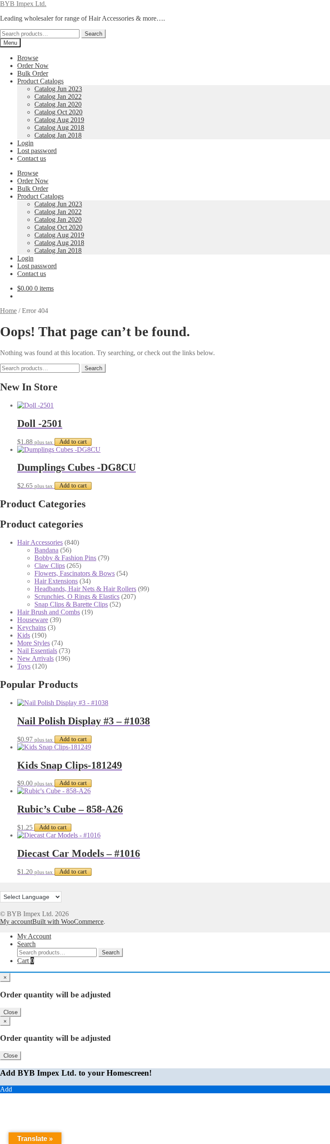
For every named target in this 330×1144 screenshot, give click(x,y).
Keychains (31, 627)
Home (8, 310)
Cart (25, 960)
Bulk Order (32, 73)
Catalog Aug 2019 (59, 119)
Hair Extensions (56, 581)
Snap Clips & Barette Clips (71, 604)
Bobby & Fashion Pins (65, 557)
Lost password (37, 150)
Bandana (46, 550)
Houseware (32, 619)
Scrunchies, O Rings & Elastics (76, 596)
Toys (24, 666)
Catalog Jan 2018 (58, 135)
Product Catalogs (40, 81)
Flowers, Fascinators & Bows (74, 573)
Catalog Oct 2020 (58, 112)
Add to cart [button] (73, 442)
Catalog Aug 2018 (59, 127)
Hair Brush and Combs (48, 612)
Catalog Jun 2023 (58, 88)
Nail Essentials (37, 650)
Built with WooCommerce (68, 921)
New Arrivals (35, 658)
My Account (34, 936)
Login (25, 143)
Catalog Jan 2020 (58, 104)
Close (10, 1012)
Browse (27, 57)
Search (93, 34)
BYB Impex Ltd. (23, 3)
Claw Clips (49, 565)
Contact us (31, 158)
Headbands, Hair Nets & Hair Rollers (85, 588)
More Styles (33, 643)
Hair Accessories (40, 542)
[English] (4, 886)
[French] (12, 886)
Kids (23, 635)
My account (16, 921)
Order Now (33, 65)
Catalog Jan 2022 (58, 96)
